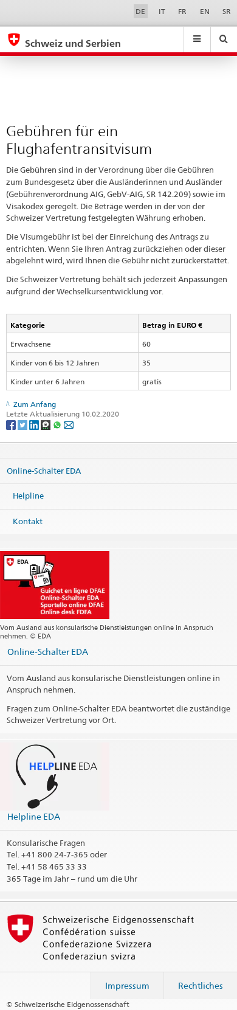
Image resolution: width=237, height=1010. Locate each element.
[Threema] (46, 424)
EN (205, 11)
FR (182, 11)
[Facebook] (12, 424)
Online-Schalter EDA (44, 470)
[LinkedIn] (35, 424)
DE (140, 11)
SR (226, 11)
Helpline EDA (33, 816)
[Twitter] (23, 424)
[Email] (69, 424)
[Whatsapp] (58, 424)
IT (162, 11)
